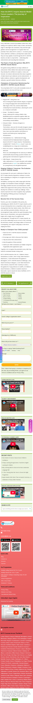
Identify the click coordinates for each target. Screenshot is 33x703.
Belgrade (17, 675)
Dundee (15, 646)
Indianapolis (20, 665)
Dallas (12, 659)
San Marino (15, 683)
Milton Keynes (15, 653)
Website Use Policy (6, 592)
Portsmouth (17, 642)
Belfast (15, 638)
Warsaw (3, 687)
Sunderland (3, 649)
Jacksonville (15, 663)
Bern (25, 675)
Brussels (3, 677)
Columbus (25, 667)
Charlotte (29, 669)
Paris (23, 681)
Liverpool (12, 636)
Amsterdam (29, 673)
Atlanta (2, 667)
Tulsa (30, 671)
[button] (1, 629)
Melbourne (13, 687)
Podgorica (28, 681)
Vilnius (28, 685)
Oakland (7, 669)
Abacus (19, 144)
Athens (12, 675)
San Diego (14, 655)
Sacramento (8, 667)
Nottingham (24, 638)
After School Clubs (6, 580)
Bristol (7, 636)
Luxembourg (20, 679)
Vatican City (22, 685)
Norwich (11, 646)
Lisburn (23, 649)
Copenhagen (27, 677)
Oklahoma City (22, 669)
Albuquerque (4, 673)
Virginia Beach (16, 673)
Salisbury (25, 651)
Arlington (14, 667)
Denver (12, 661)
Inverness (26, 646)
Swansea (10, 651)
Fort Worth (8, 663)
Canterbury (27, 644)
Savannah (22, 671)
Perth (17, 687)
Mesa (27, 671)
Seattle (7, 661)
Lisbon (14, 679)
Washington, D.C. (19, 659)
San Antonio (13, 657)
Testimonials (11, 3)
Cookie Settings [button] (6, 699)
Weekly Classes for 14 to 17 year (10, 572)
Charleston (13, 665)
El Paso (12, 669)
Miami (26, 659)
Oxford (29, 636)
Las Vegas (24, 661)
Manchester (4, 638)
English (15, 163)
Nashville (3, 659)
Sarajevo (21, 683)
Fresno (2, 665)
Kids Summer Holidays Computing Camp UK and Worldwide (13, 575)
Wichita (23, 673)
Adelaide (22, 687)
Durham (20, 651)
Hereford (28, 653)
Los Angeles (29, 655)
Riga (6, 683)
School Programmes (6, 578)
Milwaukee (4, 671)
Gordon (13, 19)
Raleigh (19, 667)
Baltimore (26, 665)
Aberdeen (28, 649)
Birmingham (24, 636)
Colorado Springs (23, 663)
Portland (3, 661)
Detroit (3, 663)
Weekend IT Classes (6, 583)
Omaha (16, 669)
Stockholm (3, 685)
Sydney (7, 687)
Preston (18, 649)
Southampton (15, 640)
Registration (22, 3)
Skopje (25, 683)
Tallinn (8, 685)
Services (3, 561)
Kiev (10, 679)
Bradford (20, 646)
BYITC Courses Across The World (11, 633)
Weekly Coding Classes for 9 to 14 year (11, 570)
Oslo (20, 681)
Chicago (9, 655)
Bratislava (29, 675)
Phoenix (30, 661)
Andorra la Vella (5, 675)
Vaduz (16, 685)
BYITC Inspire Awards (8, 21)
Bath (18, 644)
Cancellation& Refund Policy (8, 594)
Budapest (15, 677)
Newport (22, 653)
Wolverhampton (11, 649)
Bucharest (9, 677)
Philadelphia (18, 661)
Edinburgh (17, 636)
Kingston (9, 640)
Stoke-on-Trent (25, 642)
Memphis (7, 665)
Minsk (29, 679)
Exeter (21, 644)
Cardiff (29, 638)
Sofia (29, 683)
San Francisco (21, 655)
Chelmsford (4, 651)
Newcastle (3, 640)
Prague (2, 683)
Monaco (3, 681)
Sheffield (8, 644)
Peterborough (4, 646)
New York (3, 655)
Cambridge (28, 640)
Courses (3, 563)
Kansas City (16, 671)
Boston (3, 657)
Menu (31, 6)
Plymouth (3, 644)
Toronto (27, 687)
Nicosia (13, 681)
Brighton (14, 644)
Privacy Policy (4, 589)
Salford (15, 651)
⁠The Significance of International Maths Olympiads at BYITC (25, 283)
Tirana (12, 685)
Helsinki (7, 679)
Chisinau (20, 677)
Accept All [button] (15, 699)
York (18, 638)
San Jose (19, 657)
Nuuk (17, 681)
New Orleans (26, 657)
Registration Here (6, 276)
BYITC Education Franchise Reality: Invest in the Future (10, 283)
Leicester (22, 640)
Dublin (2, 679)
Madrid (25, 679)
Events (22, 1)
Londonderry (8, 653)
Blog (2, 556)
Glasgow (10, 638)
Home (2, 21)
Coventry (3, 642)
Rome (9, 683)
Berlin (21, 675)
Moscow (8, 681)
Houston (8, 659)
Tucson (10, 673)
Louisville (10, 671)
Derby (7, 642)
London (3, 636)
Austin (7, 657)
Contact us (4, 559)
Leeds (11, 642)
